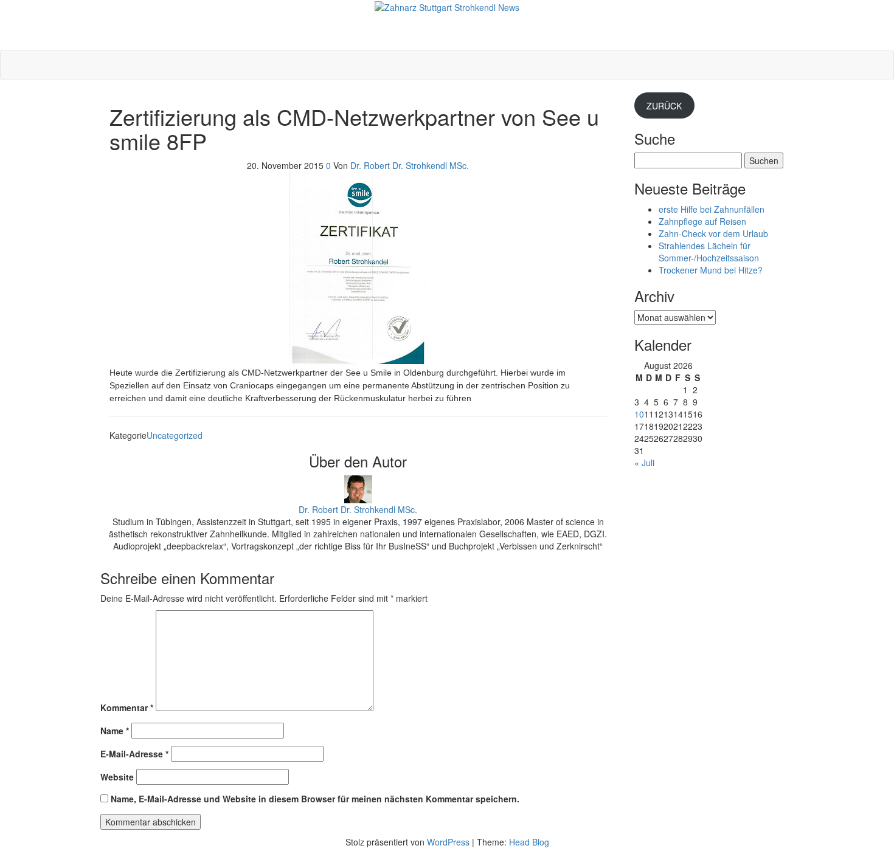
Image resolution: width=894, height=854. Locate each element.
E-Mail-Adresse (134, 754)
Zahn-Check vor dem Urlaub (713, 233)
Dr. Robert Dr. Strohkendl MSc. (409, 165)
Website (117, 777)
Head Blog (529, 842)
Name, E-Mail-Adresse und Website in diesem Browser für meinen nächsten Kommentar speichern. (315, 799)
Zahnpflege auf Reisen (702, 221)
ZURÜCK (664, 106)
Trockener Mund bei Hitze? (711, 270)
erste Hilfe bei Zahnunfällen (711, 209)
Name (114, 731)
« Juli (644, 462)
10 (639, 414)
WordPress (448, 842)
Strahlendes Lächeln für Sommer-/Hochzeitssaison (709, 251)
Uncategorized (175, 435)
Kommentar (126, 707)
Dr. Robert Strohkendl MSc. (447, 19)
